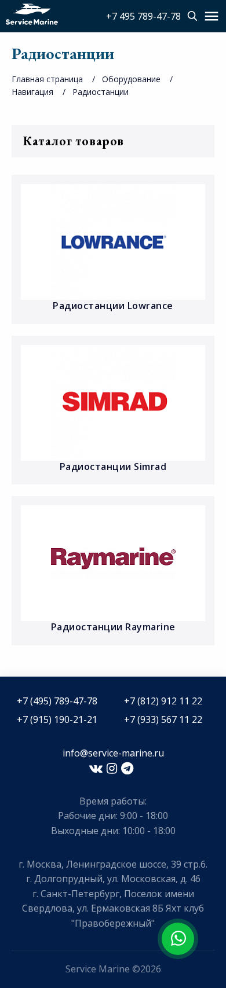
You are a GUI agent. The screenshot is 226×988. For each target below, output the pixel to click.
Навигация (32, 91)
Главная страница (47, 79)
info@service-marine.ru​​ (113, 753)
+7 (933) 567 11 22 (163, 719)
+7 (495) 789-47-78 (57, 701)
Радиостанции (100, 91)
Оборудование (131, 79)
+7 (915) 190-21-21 (57, 719)
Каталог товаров (73, 141)
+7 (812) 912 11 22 (163, 701)
